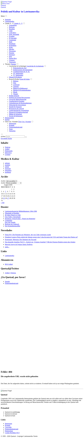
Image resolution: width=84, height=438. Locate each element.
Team (11, 129)
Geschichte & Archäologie (17, 66)
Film (14, 83)
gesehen (7, 165)
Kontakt (11, 125)
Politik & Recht (14, 96)
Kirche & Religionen (16, 116)
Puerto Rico (13, 58)
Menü (3, 16)
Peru (10, 56)
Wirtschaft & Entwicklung (17, 105)
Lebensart (16, 85)
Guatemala (12, 40)
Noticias (7, 147)
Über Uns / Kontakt (11, 122)
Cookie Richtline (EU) (12, 433)
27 (8, 198)
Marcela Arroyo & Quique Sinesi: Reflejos (18, 244)
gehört (7, 167)
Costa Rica (12, 32)
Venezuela (12, 62)
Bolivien (12, 27)
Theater (15, 94)
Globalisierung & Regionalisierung (20, 103)
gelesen (7, 163)
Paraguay (12, 55)
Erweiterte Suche (6, 138)
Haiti (10, 42)
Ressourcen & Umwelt (16, 108)
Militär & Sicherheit (15, 114)
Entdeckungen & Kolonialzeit (22, 70)
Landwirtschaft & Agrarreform (19, 110)
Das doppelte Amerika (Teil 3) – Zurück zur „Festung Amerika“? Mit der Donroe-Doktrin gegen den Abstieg (40, 242)
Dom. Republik (14, 34)
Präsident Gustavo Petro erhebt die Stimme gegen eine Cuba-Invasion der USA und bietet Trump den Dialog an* (41, 237)
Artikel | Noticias (10, 273)
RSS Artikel (9, 264)
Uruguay (12, 60)
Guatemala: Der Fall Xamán (10, 221)
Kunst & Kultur (14, 79)
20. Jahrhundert (18, 73)
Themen (7, 64)
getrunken (8, 170)
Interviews (8, 153)
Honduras (12, 44)
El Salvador (13, 38)
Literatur (16, 86)
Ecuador (11, 36)
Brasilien (12, 29)
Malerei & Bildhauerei (20, 88)
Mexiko (11, 49)
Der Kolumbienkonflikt (12, 226)
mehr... (7, 247)
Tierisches (12, 131)
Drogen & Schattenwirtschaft (18, 112)
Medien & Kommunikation (22, 90)
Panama (11, 53)
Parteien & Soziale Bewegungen (19, 97)
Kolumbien (12, 45)
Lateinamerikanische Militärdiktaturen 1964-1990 (21, 211)
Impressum (12, 123)
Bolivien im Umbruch (12, 224)
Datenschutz (9, 431)
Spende (7, 281)
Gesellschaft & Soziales (16, 101)
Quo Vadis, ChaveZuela (12, 217)
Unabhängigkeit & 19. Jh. (21, 71)
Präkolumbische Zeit (19, 68)
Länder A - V (9, 23)
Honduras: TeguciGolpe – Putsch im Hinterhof (20, 219)
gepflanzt (8, 172)
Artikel (7, 149)
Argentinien (13, 25)
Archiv (3, 181)
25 (4, 198)
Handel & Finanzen (15, 107)
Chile (10, 31)
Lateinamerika (9, 255)
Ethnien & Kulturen (15, 77)
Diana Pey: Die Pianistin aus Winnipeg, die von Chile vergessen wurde (28, 235)
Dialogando (8, 151)
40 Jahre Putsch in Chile (13, 215)
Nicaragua (12, 51)
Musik (15, 92)
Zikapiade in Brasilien (12, 213)
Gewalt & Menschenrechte (17, 99)
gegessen (8, 168)
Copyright (8, 427)
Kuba (11, 47)
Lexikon (7, 154)
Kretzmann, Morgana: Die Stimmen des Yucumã (20, 239)
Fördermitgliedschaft (15, 127)
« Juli (2, 202)
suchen (3, 136)
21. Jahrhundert (18, 75)
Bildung (15, 81)
